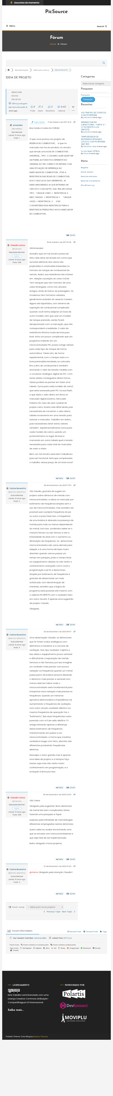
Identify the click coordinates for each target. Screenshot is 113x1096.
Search (100, 26)
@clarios (33, 872)
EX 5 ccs (68, 938)
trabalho (17, 994)
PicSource (56, 11)
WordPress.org (87, 185)
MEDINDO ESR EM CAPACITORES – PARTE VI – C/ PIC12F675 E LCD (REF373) (93, 126)
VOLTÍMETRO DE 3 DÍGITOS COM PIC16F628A (93, 113)
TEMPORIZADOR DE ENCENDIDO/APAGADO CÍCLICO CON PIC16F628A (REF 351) (93, 140)
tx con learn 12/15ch (90, 151)
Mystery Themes (40, 1036)
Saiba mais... (16, 1010)
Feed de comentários (90, 181)
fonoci (86, 153)
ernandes (18, 125)
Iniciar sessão (87, 172)
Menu (12, 25)
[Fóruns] (8, 70)
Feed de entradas (89, 176)
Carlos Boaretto (18, 107)
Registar (84, 167)
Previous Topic (53, 911)
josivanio (87, 117)
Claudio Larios (17, 245)
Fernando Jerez (90, 146)
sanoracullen (40, 938)
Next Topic (67, 911)
